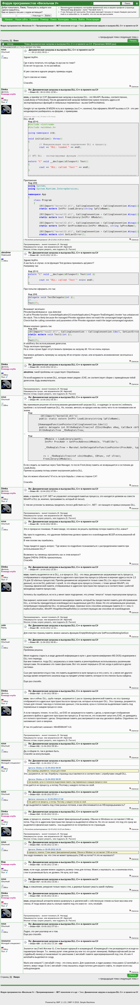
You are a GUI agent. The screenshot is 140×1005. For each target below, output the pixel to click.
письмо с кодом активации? (29, 12)
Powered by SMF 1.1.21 (55, 1002)
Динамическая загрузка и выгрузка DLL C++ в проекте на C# (111, 26)
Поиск (53, 19)
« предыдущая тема (108, 37)
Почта (74, 19)
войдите (43, 7)
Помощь (44, 19)
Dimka (4, 89)
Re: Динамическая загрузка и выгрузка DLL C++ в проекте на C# (63, 90)
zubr (3, 625)
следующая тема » (128, 37)
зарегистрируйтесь (10, 10)
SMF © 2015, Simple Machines (81, 1002)
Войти (81, 19)
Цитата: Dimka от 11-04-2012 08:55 (44, 768)
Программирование (45, 26)
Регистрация (92, 19)
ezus (3, 49)
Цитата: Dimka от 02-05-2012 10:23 (44, 849)
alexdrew (6, 252)
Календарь (63, 19)
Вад (3, 862)
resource (6, 760)
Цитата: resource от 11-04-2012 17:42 (45, 799)
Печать (133, 40)
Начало (9, 19)
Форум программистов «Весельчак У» (17, 26)
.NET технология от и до (66, 26)
